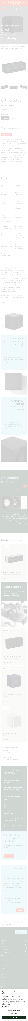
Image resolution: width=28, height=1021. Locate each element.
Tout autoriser (14, 1017)
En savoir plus (5, 1006)
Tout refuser (14, 1013)
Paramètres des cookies (14, 1010)
